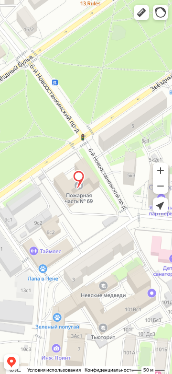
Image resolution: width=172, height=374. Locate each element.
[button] (141, 12)
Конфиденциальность (109, 370)
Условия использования (54, 370)
